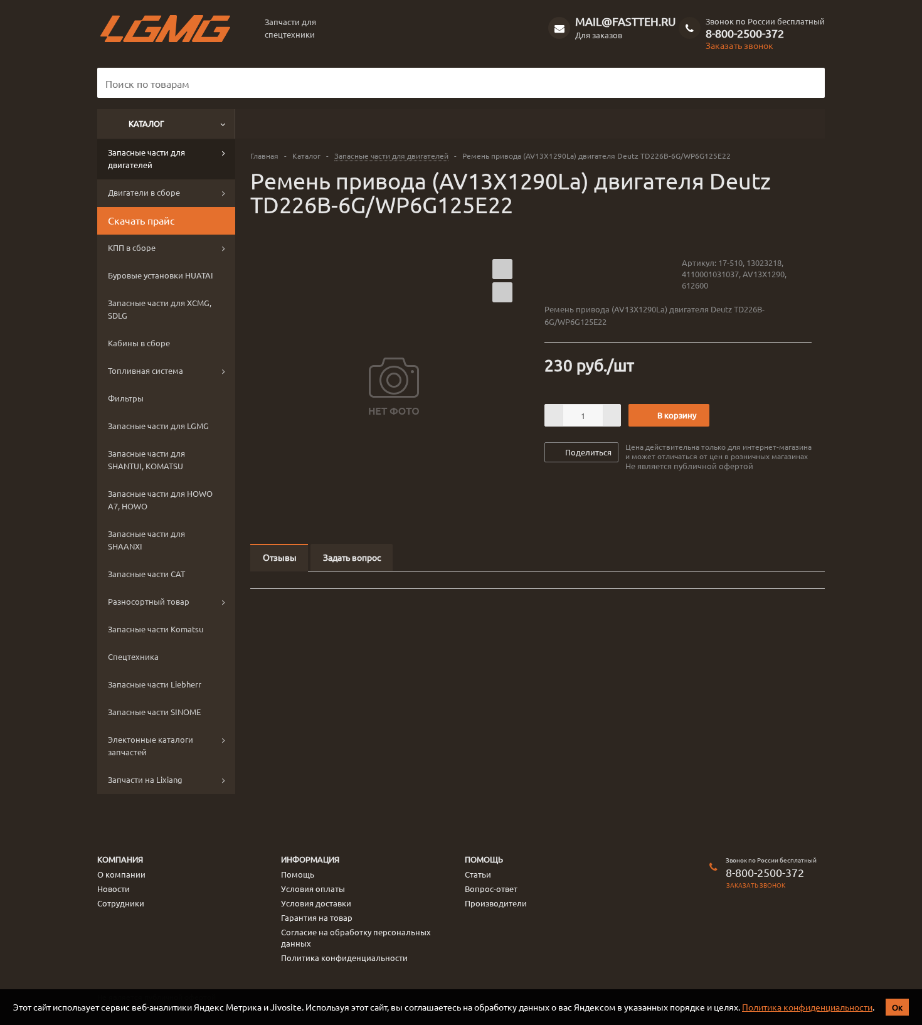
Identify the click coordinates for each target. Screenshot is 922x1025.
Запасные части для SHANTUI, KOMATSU (146, 459)
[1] (550, 274)
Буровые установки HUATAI (160, 275)
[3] (574, 274)
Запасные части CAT (146, 573)
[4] (586, 274)
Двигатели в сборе (144, 192)
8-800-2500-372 (745, 33)
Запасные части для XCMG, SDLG (159, 309)
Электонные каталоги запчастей (150, 745)
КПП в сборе (132, 247)
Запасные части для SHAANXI (146, 539)
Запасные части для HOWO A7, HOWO (160, 499)
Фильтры (126, 398)
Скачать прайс (141, 220)
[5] (598, 274)
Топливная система (145, 370)
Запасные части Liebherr (154, 684)
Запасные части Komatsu (155, 629)
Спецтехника (133, 656)
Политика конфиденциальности (807, 1006)
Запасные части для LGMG (158, 425)
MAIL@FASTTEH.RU (625, 21)
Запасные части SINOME (154, 711)
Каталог (146, 123)
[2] (562, 274)
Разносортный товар (148, 601)
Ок (897, 1007)
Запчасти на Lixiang (145, 779)
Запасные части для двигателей (146, 158)
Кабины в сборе (139, 342)
